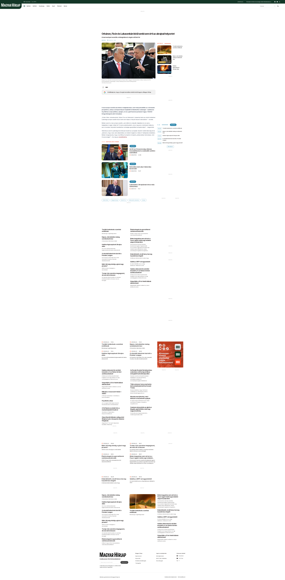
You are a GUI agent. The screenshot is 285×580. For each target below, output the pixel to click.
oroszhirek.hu (123, 137)
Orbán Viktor (105, 200)
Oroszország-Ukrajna (166, 72)
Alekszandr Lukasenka (134, 200)
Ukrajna (143, 200)
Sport (53, 6)
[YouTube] (277, 1)
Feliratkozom (124, 562)
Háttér (48, 6)
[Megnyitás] (24, 6)
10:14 (159, 135)
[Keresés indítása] (274, 6)
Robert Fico (123, 200)
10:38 (159, 128)
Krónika (162, 52)
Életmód (59, 6)
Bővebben (170, 146)
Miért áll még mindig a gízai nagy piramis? (173, 142)
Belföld (28, 6)
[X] (279, 1)
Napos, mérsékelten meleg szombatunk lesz (178, 57)
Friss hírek (27, 1)
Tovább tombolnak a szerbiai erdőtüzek (178, 47)
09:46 (159, 143)
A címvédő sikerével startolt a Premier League (172, 139)
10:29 (159, 131)
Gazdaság (41, 6)
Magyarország (114, 200)
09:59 (159, 138)
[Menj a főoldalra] (10, 5)
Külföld (35, 6)
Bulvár (65, 6)
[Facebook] (275, 1)
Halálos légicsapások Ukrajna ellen (176, 67)
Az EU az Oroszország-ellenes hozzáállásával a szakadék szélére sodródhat (142, 151)
